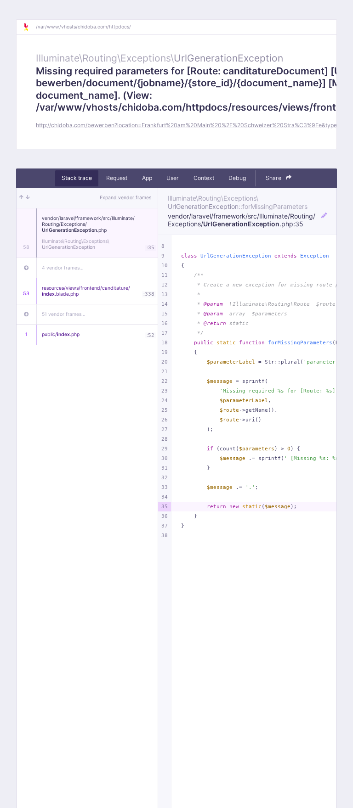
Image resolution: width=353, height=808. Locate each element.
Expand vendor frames (125, 198)
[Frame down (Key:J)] (27, 198)
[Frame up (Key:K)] (21, 198)
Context (204, 177)
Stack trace (77, 177)
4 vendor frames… (63, 268)
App (147, 177)
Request (116, 177)
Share (274, 177)
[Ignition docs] (29, 27)
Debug (237, 177)
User (172, 177)
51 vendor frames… (63, 314)
